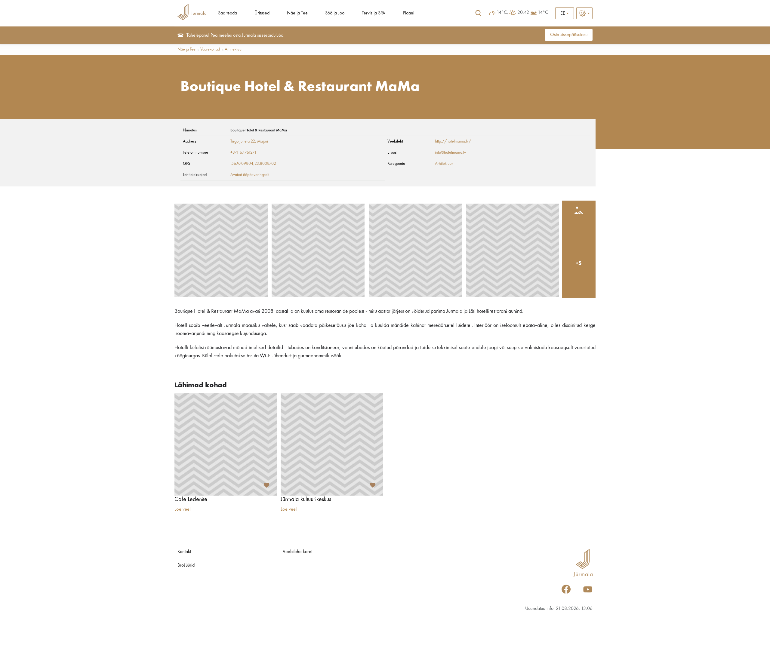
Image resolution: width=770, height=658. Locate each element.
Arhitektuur (234, 49)
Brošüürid (186, 565)
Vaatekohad (210, 49)
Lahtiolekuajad (195, 175)
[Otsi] (478, 13)
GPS (186, 163)
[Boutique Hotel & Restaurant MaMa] (221, 250)
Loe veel (182, 509)
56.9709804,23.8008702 (253, 163)
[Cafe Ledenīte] (225, 444)
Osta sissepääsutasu (568, 34)
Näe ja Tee (297, 13)
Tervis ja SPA (373, 13)
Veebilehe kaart (297, 551)
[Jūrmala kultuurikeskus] (332, 444)
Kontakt (184, 551)
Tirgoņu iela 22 (242, 141)
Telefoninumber (195, 152)
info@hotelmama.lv (450, 152)
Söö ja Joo (334, 13)
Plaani (408, 13)
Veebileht (395, 141)
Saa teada (227, 13)
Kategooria (396, 163)
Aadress (189, 141)
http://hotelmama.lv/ (453, 141)
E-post (392, 152)
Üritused (262, 13)
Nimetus (190, 130)
